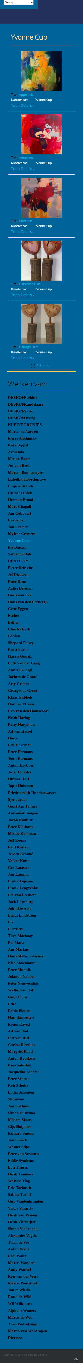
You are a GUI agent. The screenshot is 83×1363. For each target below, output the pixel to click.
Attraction (26, 157)
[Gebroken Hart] (41, 279)
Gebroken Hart (29, 284)
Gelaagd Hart (28, 347)
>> (48, 365)
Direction (25, 221)
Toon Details (21, 105)
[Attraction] (41, 153)
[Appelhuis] (41, 90)
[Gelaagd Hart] (41, 342)
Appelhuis (26, 94)
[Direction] (41, 216)
